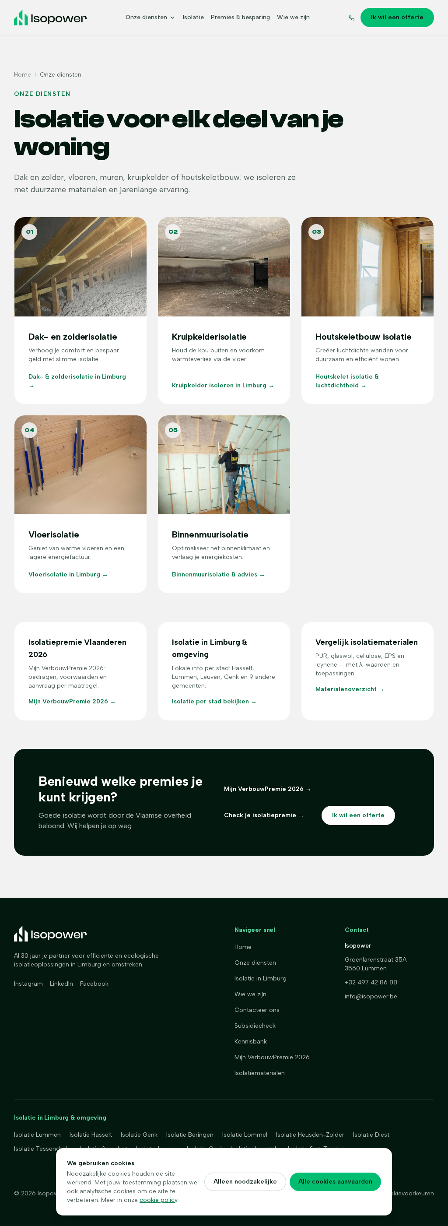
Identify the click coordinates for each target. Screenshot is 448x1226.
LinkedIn (61, 983)
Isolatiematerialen (259, 1073)
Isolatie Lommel (244, 1134)
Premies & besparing (240, 17)
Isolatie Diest (371, 1134)
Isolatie (193, 17)
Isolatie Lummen (37, 1134)
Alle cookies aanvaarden (335, 1181)
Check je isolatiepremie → (264, 815)
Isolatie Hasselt (91, 1134)
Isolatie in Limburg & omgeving (60, 1117)
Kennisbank (250, 1041)
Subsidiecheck (255, 1025)
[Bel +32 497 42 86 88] (351, 17)
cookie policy (158, 1200)
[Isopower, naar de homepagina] (50, 17)
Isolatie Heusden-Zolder (310, 1134)
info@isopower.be (371, 996)
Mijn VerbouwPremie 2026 (272, 1057)
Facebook (94, 983)
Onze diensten (146, 17)
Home (22, 74)
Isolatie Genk (139, 1134)
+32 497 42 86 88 (371, 982)
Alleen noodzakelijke (245, 1181)
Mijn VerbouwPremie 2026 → (268, 789)
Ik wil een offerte (397, 17)
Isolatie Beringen (190, 1134)
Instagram (28, 983)
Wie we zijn (293, 17)
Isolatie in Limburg (260, 978)
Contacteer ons (257, 1010)
